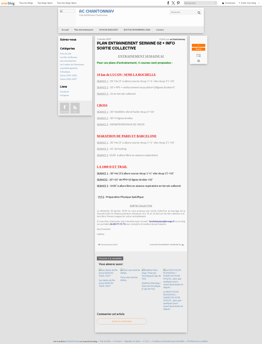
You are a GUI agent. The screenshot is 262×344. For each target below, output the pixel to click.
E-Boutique (65, 72)
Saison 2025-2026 (68, 75)
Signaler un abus (132, 341)
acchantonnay (72, 341)
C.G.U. (146, 341)
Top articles (105, 341)
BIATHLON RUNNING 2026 (137, 29)
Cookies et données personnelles (168, 341)
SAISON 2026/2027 (108, 29)
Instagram (64, 95)
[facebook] (168, 3)
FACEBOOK (64, 112)
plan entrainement (68, 61)
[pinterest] (178, 3)
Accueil (65, 29)
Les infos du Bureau (68, 57)
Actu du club (65, 53)
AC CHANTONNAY (96, 11)
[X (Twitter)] (173, 3)
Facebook (64, 91)
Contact (160, 29)
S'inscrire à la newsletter (110, 258)
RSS (75, 112)
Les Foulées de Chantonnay (72, 64)
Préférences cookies (197, 341)
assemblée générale (68, 68)
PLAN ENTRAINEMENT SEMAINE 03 (165, 244)
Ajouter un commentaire (122, 321)
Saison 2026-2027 (68, 79)
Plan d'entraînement (83, 29)
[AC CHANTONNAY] (67, 16)
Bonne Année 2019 (109, 244)
